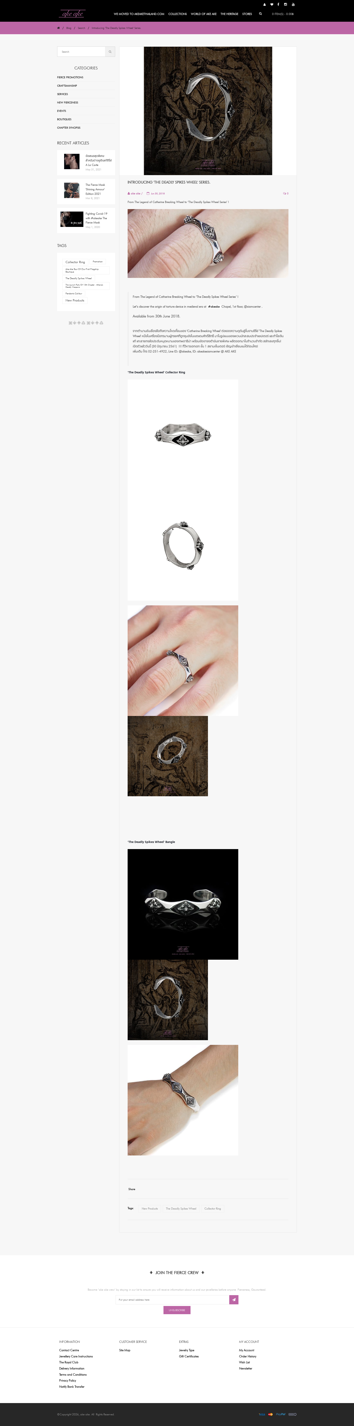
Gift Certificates (189, 1356)
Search (81, 27)
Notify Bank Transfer (71, 1387)
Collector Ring (75, 262)
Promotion (98, 261)
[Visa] (262, 1414)
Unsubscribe (177, 1310)
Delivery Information (71, 1368)
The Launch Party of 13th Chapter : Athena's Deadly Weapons (84, 285)
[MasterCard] (270, 1414)
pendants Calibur (74, 293)
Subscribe (233, 1299)
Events (61, 110)
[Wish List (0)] (271, 4)
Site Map (124, 1350)
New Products (75, 300)
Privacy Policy (67, 1380)
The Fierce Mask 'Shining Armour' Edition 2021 (95, 189)
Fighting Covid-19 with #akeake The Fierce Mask (96, 218)
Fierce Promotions (70, 77)
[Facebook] (278, 5)
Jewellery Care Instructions (76, 1356)
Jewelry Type (186, 1350)
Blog (68, 27)
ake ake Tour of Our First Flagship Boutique (82, 270)
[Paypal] (281, 1414)
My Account (246, 1350)
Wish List (244, 1362)
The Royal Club (68, 1362)
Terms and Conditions (73, 1374)
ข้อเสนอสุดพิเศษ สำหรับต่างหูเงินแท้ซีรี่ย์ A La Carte (99, 160)
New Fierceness (67, 102)
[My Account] (264, 4)
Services (62, 94)
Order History (247, 1356)
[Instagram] (285, 5)
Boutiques (64, 119)
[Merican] (292, 1414)
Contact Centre (69, 1350)
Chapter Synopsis (68, 127)
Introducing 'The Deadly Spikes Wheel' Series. (116, 27)
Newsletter (245, 1368)
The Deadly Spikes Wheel (79, 278)
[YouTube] (293, 5)
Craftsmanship (67, 85)
